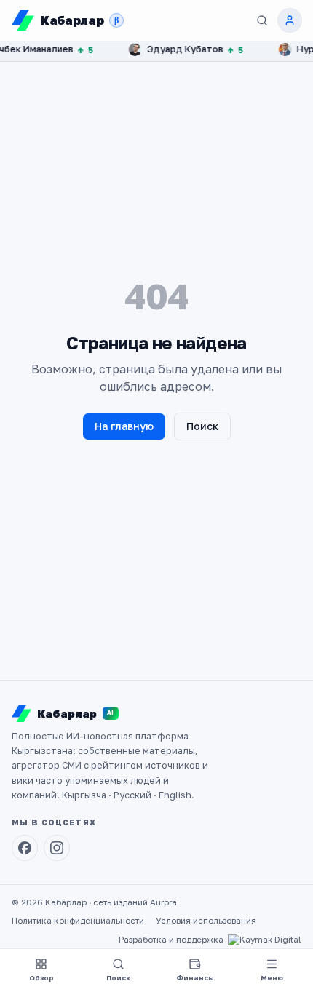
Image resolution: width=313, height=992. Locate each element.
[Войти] (289, 20)
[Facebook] (25, 848)
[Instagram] (57, 848)
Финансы (195, 978)
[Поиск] (262, 20)
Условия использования (206, 921)
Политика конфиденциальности (78, 921)
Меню (272, 978)
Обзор (41, 978)
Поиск (202, 426)
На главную (124, 426)
